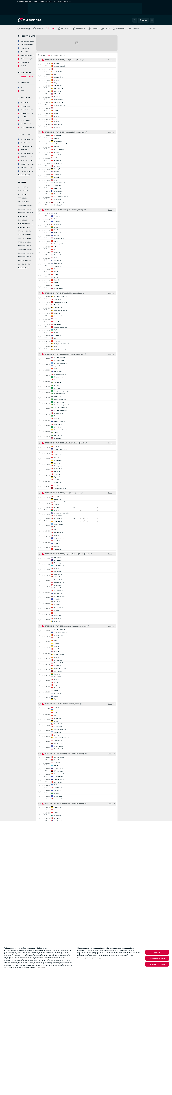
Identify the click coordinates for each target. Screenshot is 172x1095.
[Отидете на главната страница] (34, 20)
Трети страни (40, 967)
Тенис (42, 55)
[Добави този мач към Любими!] (39, 65)
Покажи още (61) (24, 175)
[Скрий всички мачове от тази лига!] (114, 60)
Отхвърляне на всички (157, 958)
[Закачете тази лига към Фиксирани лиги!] (83, 60)
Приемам (157, 952)
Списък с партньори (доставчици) (89, 958)
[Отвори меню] (152, 20)
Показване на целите (157, 964)
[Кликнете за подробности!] (77, 64)
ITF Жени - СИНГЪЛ (58, 55)
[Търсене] (134, 20)
